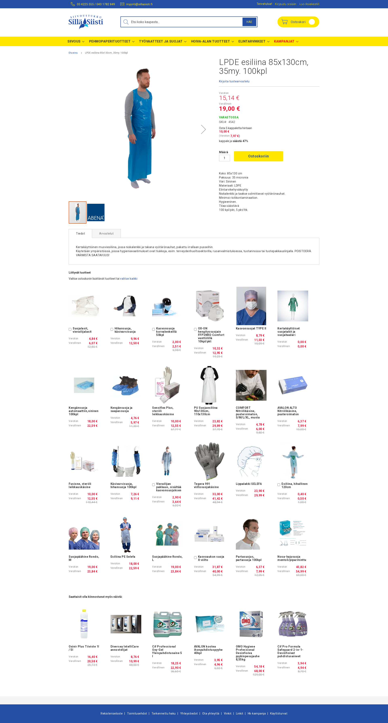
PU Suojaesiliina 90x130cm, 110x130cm (206, 411)
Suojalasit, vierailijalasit (82, 330)
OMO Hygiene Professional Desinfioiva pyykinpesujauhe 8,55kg (248, 653)
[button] (203, 129)
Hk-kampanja (257, 713)
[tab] (80, 233)
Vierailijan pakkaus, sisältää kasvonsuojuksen (168, 487)
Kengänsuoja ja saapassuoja (122, 409)
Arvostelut (106, 233)
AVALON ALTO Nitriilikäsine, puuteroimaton (288, 411)
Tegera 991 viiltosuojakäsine (206, 485)
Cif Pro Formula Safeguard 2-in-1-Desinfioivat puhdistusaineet (290, 651)
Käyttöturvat (278, 713)
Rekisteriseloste (112, 713)
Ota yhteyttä (210, 713)
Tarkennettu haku (164, 713)
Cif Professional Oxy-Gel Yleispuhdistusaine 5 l (167, 651)
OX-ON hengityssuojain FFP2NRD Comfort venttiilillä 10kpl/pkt (211, 335)
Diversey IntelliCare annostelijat (125, 648)
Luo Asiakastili (309, 4)
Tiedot (80, 233)
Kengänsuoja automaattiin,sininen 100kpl (83, 411)
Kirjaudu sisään (285, 4)
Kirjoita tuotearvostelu (234, 81)
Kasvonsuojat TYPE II (251, 328)
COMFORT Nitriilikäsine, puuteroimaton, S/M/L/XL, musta (248, 412)
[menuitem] (75, 41)
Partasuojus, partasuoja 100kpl (249, 558)
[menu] (194, 41)
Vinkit (228, 713)
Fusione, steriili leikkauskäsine (80, 485)
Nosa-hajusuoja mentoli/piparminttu (291, 558)
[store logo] (86, 22)
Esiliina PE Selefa (123, 556)
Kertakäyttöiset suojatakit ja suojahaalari (288, 332)
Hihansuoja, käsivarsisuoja (125, 330)
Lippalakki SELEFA (249, 483)
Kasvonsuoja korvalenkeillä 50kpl (166, 332)
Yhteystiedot (189, 713)
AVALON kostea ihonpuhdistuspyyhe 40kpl (208, 650)
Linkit (239, 713)
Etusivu (73, 52)
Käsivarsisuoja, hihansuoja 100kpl (124, 485)
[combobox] (188, 21)
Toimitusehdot (137, 713)
